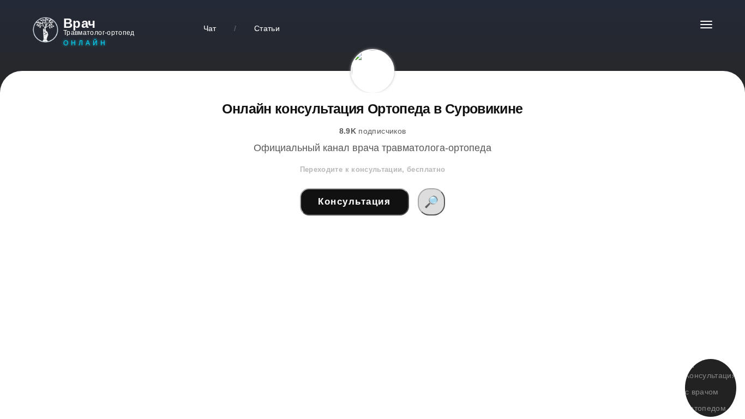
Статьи (267, 28)
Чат (210, 28)
